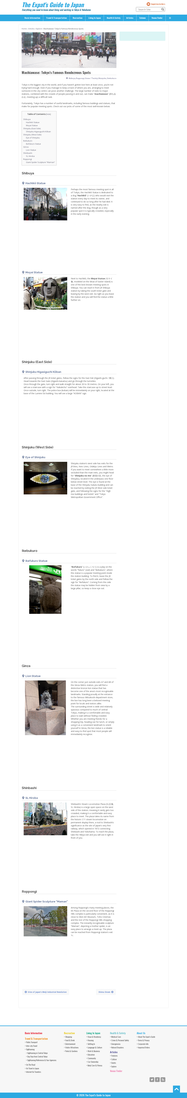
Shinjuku (102, 78)
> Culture (113, 1059)
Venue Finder (157, 17)
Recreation (77, 17)
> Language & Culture (94, 1047)
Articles (129, 17)
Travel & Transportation (56, 17)
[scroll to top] (176, 1089)
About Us (141, 1033)
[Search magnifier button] (163, 9)
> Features (113, 1055)
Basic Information (32, 17)
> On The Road (30, 1064)
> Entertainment (69, 1043)
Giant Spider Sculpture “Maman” (40, 162)
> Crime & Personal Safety (119, 1040)
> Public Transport (31, 1042)
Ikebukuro (111, 78)
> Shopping (68, 1036)
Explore (39, 28)
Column (142, 17)
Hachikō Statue (32, 122)
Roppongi (80, 78)
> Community (91, 1058)
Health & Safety (113, 17)
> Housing (90, 1040)
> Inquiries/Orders (143, 1047)
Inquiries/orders (158, 3)
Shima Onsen (104, 992)
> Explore (113, 1066)
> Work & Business (93, 1051)
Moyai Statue (32, 125)
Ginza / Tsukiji (91, 78)
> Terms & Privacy (143, 1040)
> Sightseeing (29, 1049)
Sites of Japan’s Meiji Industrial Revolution (47, 992)
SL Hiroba (30, 156)
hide (48, 114)
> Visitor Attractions (71, 1047)
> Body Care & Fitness (94, 1065)
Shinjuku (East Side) (32, 128)
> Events (113, 1062)
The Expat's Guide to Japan (53, 4)
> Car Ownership (92, 1061)
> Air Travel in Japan (32, 1068)
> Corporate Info (142, 1043)
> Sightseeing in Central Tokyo (37, 1052)
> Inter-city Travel (31, 1045)
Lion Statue (31, 150)
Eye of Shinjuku (33, 137)
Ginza (25, 147)
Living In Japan (94, 17)
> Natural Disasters (117, 1047)
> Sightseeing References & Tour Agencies (41, 1060)
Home (24, 28)
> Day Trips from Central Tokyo (36, 1056)
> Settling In (90, 1043)
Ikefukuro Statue (33, 143)
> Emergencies (115, 1043)
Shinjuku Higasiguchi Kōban (38, 131)
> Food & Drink (69, 1040)
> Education (90, 1054)
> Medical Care (115, 1036)
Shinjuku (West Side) (32, 134)
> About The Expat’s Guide (146, 1036)
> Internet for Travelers (33, 1071)
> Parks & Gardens (70, 1051)
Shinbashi (27, 153)
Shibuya (72, 78)
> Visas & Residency (93, 1036)
